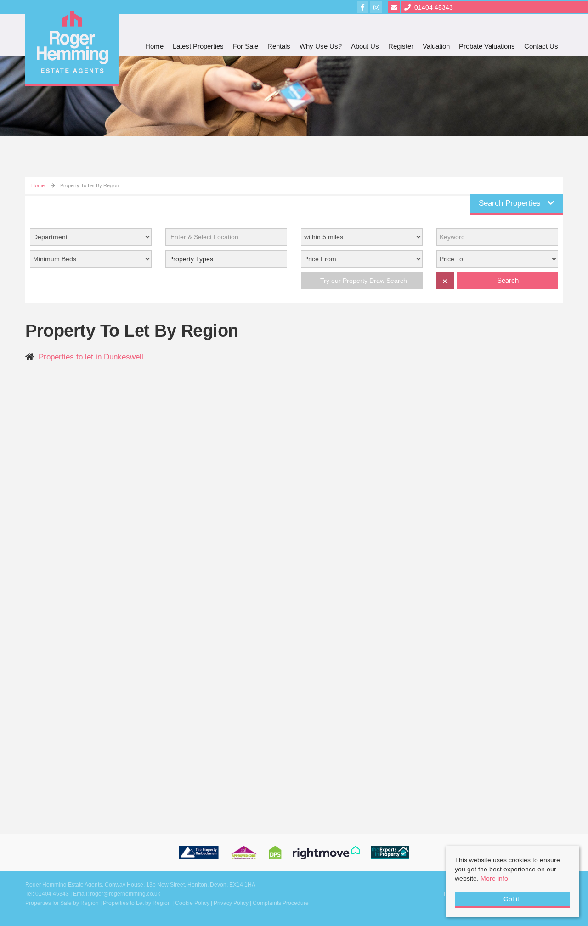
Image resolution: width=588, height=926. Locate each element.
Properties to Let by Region (137, 903)
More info (494, 878)
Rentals (278, 46)
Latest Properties (198, 46)
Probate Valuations (487, 46)
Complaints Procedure (281, 903)
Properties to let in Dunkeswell (91, 357)
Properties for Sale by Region (62, 903)
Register (400, 46)
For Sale (245, 46)
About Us (365, 46)
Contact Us (541, 46)
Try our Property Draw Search (362, 280)
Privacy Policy (231, 903)
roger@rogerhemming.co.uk (125, 894)
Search (508, 280)
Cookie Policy (192, 903)
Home (154, 46)
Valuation (436, 46)
